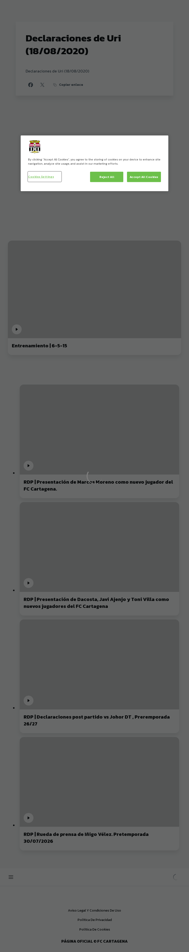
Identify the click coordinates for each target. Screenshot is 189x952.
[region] (94, 163)
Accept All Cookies (144, 177)
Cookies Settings (41, 177)
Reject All (106, 177)
